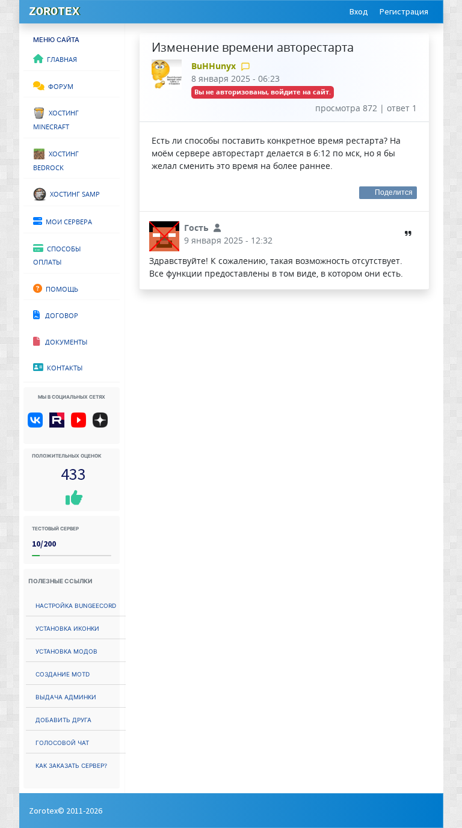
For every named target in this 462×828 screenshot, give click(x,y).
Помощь (60, 288)
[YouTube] (81, 424)
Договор (59, 314)
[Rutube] (59, 424)
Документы (63, 341)
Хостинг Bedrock (56, 160)
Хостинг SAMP (73, 193)
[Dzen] (104, 424)
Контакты (62, 367)
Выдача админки (65, 696)
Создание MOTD (62, 673)
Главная (60, 58)
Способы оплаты (57, 255)
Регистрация (404, 11)
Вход (359, 11)
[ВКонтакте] (38, 424)
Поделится (394, 192)
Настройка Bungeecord (75, 605)
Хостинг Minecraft (56, 119)
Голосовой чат (62, 742)
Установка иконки (67, 627)
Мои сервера (67, 221)
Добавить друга (63, 719)
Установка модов (66, 650)
